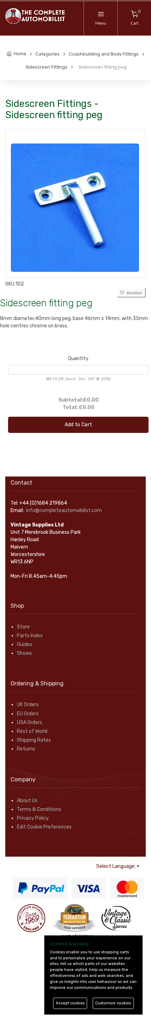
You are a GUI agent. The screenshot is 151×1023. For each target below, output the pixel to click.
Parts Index (30, 636)
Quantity (78, 359)
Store (23, 627)
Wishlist (133, 292)
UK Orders (28, 705)
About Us (27, 801)
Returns (26, 749)
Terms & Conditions (39, 809)
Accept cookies (70, 1003)
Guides (24, 644)
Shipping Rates (34, 740)
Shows (24, 653)
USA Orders (29, 722)
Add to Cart (78, 425)
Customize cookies (113, 1003)
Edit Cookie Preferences (44, 827)
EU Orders (28, 714)
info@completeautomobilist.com (64, 510)
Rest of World (32, 731)
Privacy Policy (33, 818)
